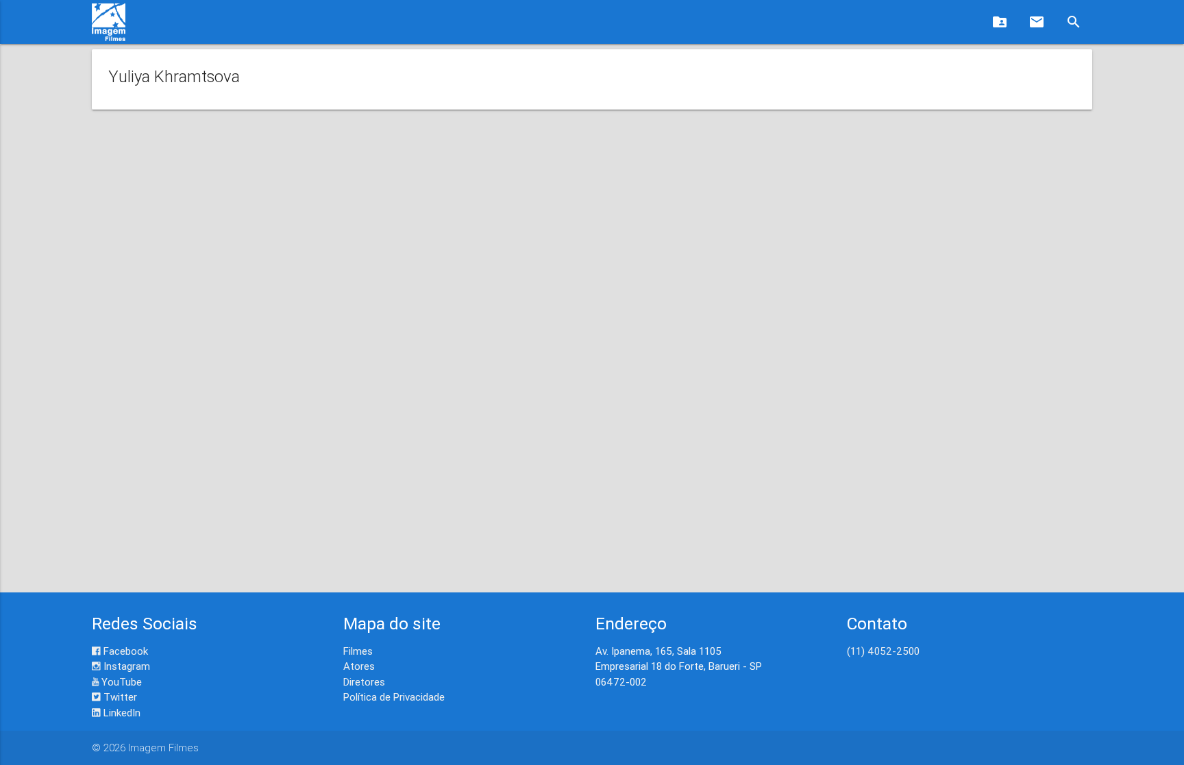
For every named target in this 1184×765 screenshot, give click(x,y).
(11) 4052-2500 (883, 650)
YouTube (120, 681)
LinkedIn (120, 712)
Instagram (125, 666)
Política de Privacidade (394, 696)
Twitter (119, 696)
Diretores (364, 681)
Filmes (358, 650)
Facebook (124, 650)
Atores (359, 666)
